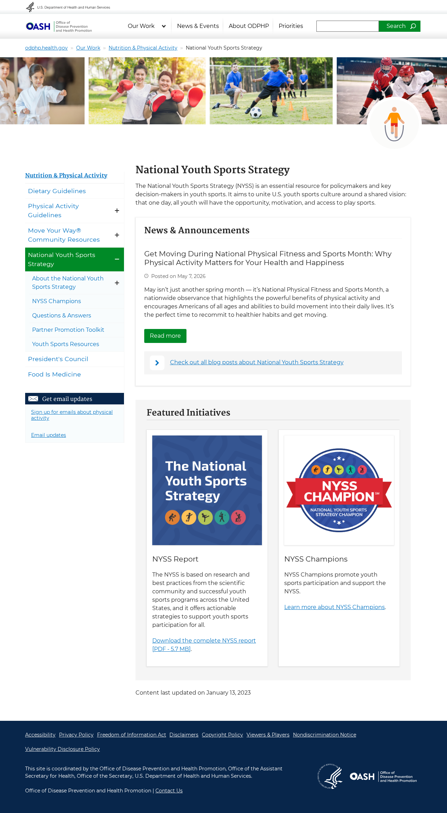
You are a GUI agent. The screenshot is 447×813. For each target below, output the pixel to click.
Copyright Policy (222, 735)
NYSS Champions (315, 559)
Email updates (48, 435)
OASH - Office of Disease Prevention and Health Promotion (58, 26)
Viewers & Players (268, 735)
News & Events (198, 26)
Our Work (141, 26)
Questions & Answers (61, 315)
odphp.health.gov (46, 48)
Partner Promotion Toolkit (68, 330)
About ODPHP (249, 26)
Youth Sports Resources (65, 344)
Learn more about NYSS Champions (334, 607)
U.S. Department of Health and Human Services (72, 7)
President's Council (58, 358)
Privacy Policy (76, 735)
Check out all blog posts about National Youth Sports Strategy (257, 362)
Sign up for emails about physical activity (72, 415)
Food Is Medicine (54, 374)
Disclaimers (183, 735)
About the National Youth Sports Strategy (68, 282)
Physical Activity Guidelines (53, 210)
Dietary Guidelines (57, 191)
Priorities (291, 26)
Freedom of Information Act (131, 735)
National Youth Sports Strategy (61, 259)
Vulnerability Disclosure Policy (62, 749)
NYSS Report (175, 559)
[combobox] (347, 26)
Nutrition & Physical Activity (143, 48)
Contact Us (169, 791)
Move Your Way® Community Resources (64, 235)
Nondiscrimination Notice (324, 735)
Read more (168, 335)
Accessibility (40, 735)
